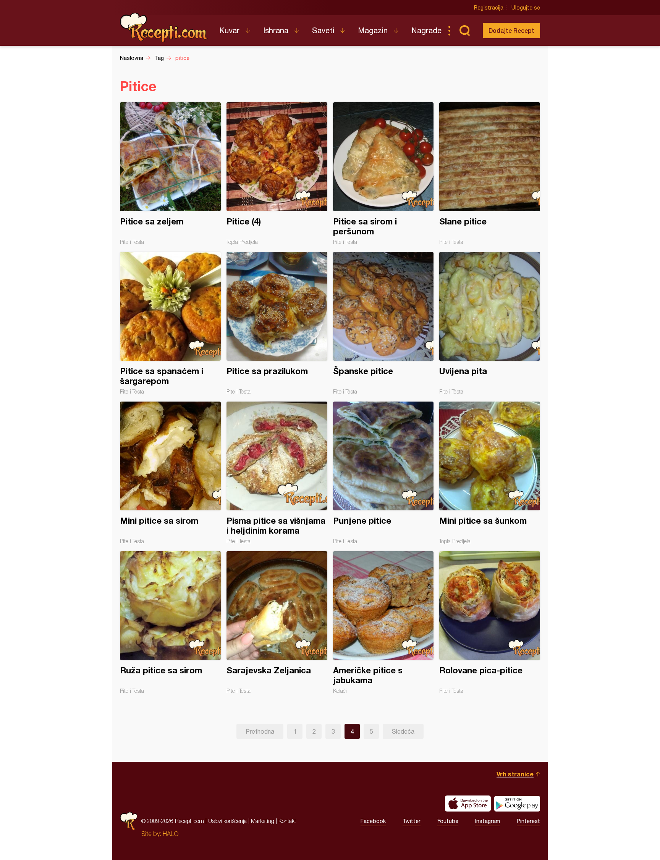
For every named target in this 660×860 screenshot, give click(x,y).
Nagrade (426, 30)
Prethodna (260, 731)
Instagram (487, 821)
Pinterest (528, 821)
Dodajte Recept (511, 30)
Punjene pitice (383, 473)
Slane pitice (489, 173)
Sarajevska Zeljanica (276, 622)
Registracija (488, 8)
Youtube (447, 821)
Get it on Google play (517, 803)
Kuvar (229, 30)
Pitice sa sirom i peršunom (383, 173)
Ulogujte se (525, 8)
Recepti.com (164, 27)
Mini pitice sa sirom (170, 473)
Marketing (262, 821)
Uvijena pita (489, 323)
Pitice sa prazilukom (276, 323)
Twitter (412, 821)
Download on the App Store (468, 803)
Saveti (323, 30)
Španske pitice (383, 323)
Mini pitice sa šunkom (489, 473)
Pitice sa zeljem (170, 173)
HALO (170, 833)
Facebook (373, 821)
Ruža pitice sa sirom (170, 622)
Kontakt (287, 821)
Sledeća (403, 731)
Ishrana (275, 30)
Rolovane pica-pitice (489, 622)
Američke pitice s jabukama (383, 622)
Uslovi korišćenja (227, 821)
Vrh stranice (515, 774)
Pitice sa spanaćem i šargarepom (170, 323)
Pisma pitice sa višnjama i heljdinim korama (276, 473)
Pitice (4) (276, 173)
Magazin (373, 30)
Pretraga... (464, 30)
